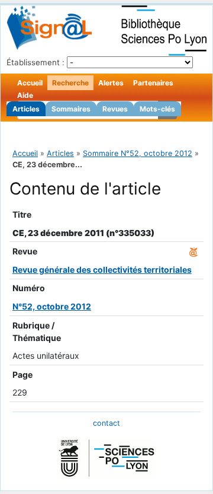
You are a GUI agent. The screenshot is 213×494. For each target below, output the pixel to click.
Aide (25, 95)
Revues (115, 108)
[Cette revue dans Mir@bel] (193, 251)
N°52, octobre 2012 (51, 306)
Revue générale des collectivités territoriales (102, 269)
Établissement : (35, 62)
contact (106, 423)
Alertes (111, 82)
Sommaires (71, 108)
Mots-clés (157, 108)
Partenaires (153, 82)
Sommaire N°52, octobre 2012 (137, 153)
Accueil (30, 82)
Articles (26, 108)
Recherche (70, 82)
